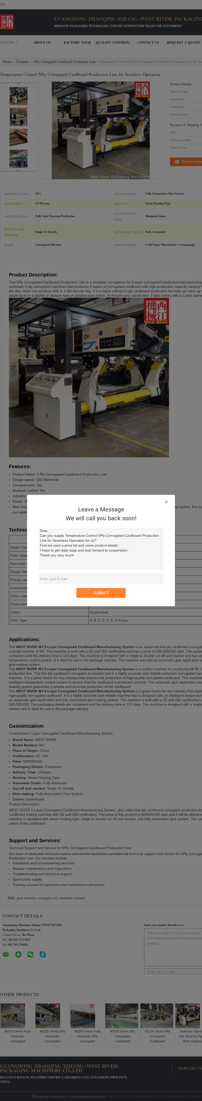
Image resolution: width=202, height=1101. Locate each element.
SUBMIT (101, 592)
